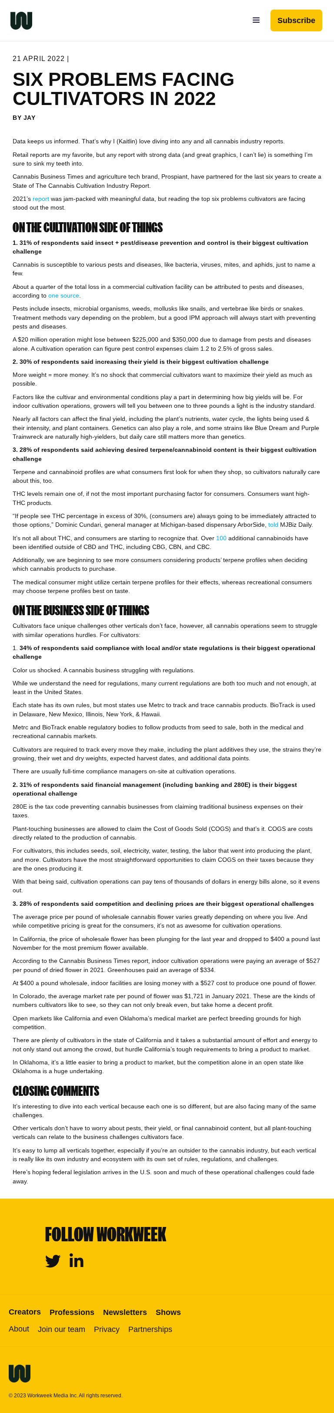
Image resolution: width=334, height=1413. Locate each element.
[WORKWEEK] (16, 20)
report (41, 198)
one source (63, 295)
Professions (72, 1312)
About (19, 1329)
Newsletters (125, 1312)
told (273, 524)
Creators (25, 1312)
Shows (168, 1312)
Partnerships (150, 1329)
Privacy (107, 1329)
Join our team (61, 1329)
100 (221, 538)
